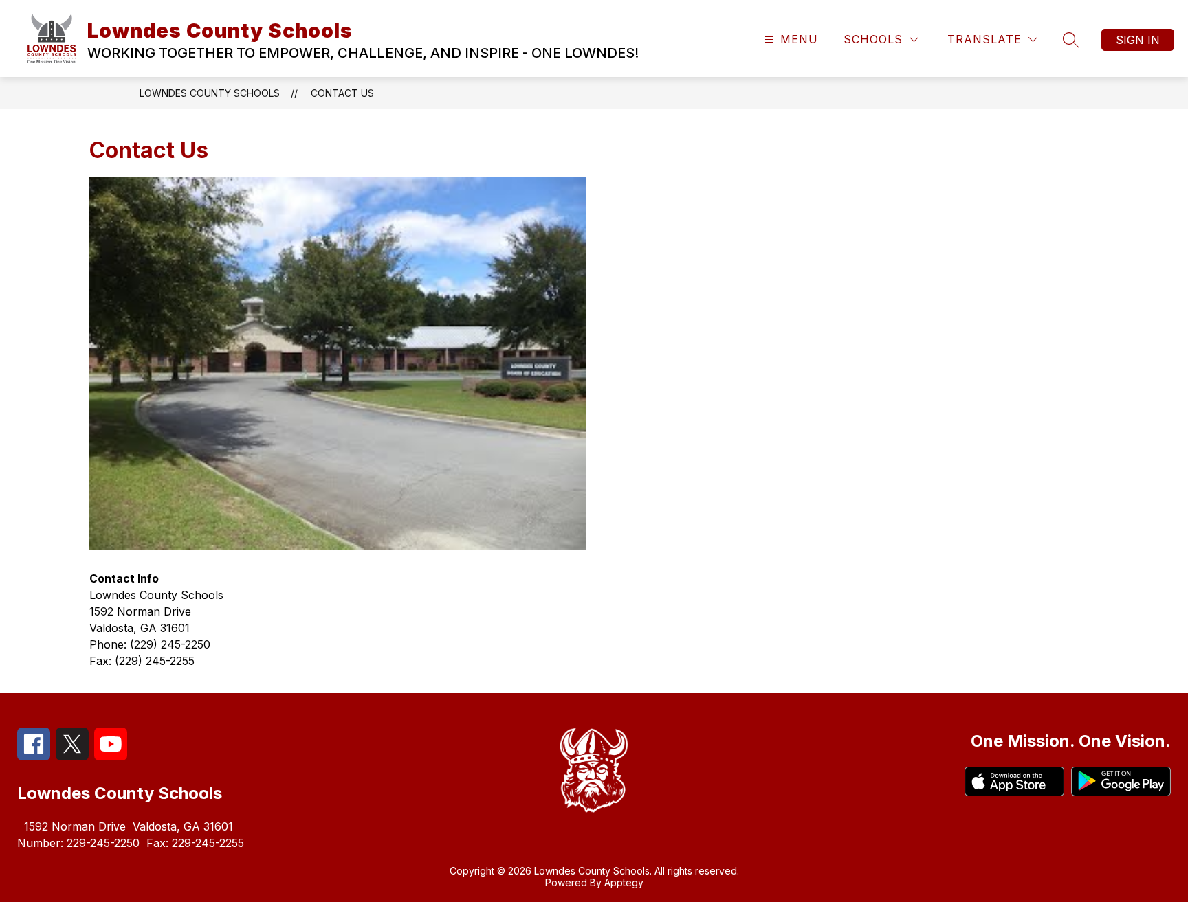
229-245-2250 (103, 843)
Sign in (1138, 40)
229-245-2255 (208, 843)
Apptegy (624, 882)
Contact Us (342, 93)
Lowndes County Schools (210, 93)
